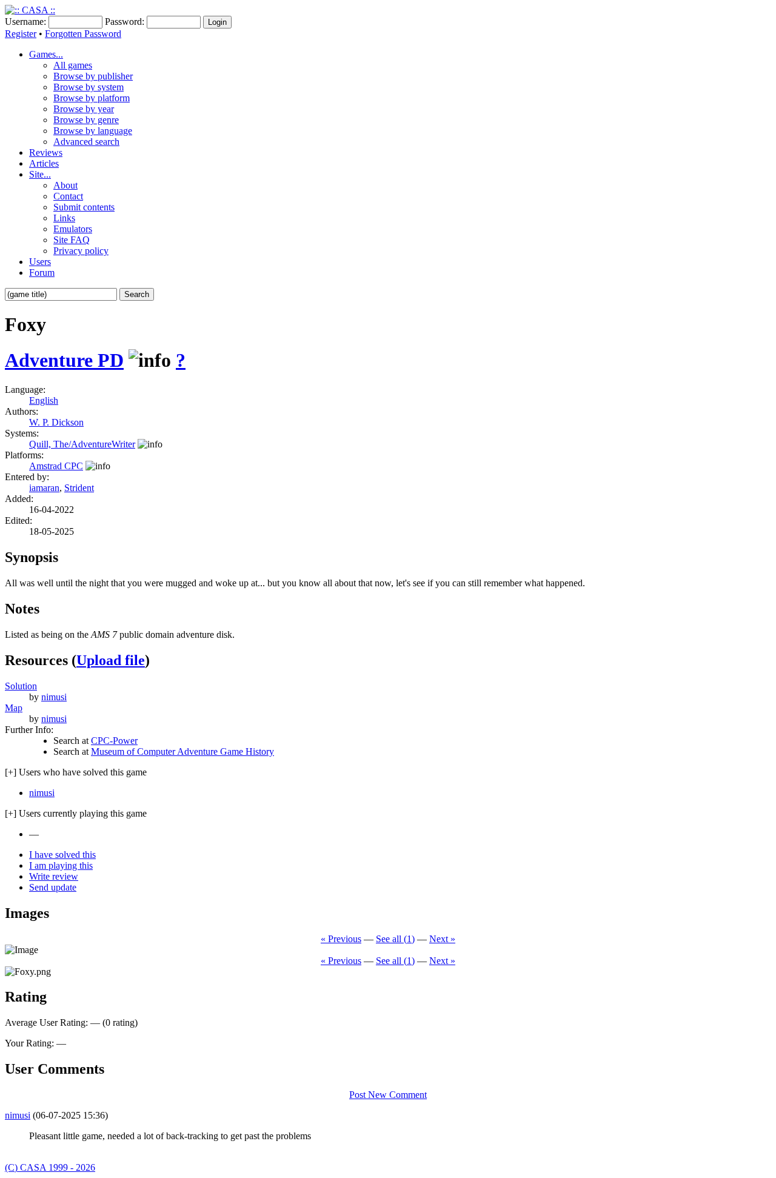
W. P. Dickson (56, 422)
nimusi (54, 697)
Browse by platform (91, 98)
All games (72, 65)
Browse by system (88, 87)
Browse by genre (86, 120)
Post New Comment (388, 1094)
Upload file (110, 660)
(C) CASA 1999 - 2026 (50, 1167)
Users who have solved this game (76, 772)
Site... (40, 174)
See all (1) (395, 939)
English (43, 400)
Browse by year (83, 109)
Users (40, 261)
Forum (42, 272)
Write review (53, 876)
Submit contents (84, 207)
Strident (79, 488)
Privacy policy (81, 251)
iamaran (44, 488)
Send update (52, 887)
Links (64, 218)
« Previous (341, 939)
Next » (442, 939)
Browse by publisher (93, 76)
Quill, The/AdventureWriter (82, 444)
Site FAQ (71, 240)
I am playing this (61, 865)
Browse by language (92, 130)
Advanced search (86, 141)
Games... (46, 54)
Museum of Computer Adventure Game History (182, 751)
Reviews (45, 152)
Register (20, 33)
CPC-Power (114, 740)
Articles (44, 163)
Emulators (72, 229)
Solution (21, 686)
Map (13, 708)
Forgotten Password (83, 33)
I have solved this (62, 854)
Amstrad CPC (56, 466)
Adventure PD (64, 360)
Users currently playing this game (76, 813)
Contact (68, 196)
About (65, 185)
